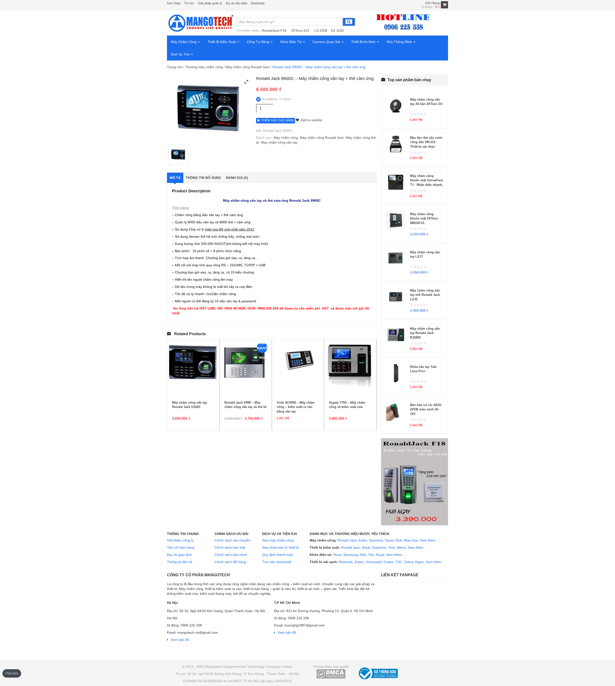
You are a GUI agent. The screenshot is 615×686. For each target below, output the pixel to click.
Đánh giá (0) (237, 178)
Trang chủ (174, 67)
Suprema (376, 540)
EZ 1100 (337, 30)
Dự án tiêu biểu (236, 3)
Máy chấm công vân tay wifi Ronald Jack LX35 (425, 295)
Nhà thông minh (400, 42)
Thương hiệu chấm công (204, 67)
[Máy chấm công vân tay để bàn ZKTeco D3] (395, 105)
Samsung (350, 555)
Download (257, 3)
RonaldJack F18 (274, 30)
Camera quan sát (327, 42)
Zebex (359, 562)
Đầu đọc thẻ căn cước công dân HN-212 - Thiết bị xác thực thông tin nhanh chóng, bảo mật (426, 146)
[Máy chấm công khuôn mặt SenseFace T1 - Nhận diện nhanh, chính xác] (395, 182)
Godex (388, 562)
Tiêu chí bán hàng (180, 547)
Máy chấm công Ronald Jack (248, 67)
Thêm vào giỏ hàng (277, 120)
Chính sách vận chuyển (232, 540)
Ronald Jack (347, 540)
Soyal (389, 540)
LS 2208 (320, 30)
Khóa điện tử (291, 42)
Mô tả (175, 178)
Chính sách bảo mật (230, 547)
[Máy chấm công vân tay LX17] (395, 258)
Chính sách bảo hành (231, 555)
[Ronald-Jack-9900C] (178, 154)
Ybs (371, 555)
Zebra (408, 562)
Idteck (401, 547)
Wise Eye (411, 540)
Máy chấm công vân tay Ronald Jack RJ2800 (425, 333)
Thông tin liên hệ (179, 562)
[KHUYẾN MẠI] (245, 363)
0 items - (431, 7)
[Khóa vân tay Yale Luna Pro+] (395, 373)
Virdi (398, 540)
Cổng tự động (258, 42)
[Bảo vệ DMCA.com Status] (330, 673)
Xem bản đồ (180, 640)
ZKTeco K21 (300, 30)
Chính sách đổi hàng (230, 562)
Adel (362, 555)
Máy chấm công (184, 42)
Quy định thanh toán (277, 555)
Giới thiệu (174, 3)
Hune (336, 555)
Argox (419, 562)
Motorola (345, 562)
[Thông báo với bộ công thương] (378, 672)
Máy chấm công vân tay (279, 142)
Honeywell (373, 562)
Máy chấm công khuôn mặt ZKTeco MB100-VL (424, 218)
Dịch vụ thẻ (181, 54)
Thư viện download (276, 562)
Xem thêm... (429, 540)
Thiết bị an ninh (363, 42)
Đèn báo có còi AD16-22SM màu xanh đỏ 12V (426, 409)
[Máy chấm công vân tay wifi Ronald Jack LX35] (395, 296)
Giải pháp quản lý (210, 3)
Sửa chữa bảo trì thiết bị (280, 547)
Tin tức (189, 3)
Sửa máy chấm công (278, 540)
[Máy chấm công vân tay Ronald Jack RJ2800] (395, 335)
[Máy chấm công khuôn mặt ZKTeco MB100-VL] (395, 220)
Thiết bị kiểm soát (222, 42)
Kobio (362, 540)
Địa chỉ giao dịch (179, 555)
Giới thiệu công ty (180, 540)
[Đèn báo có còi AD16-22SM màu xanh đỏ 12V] (395, 411)
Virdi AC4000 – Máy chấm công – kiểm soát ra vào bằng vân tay (296, 407)
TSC (398, 562)
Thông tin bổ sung (203, 178)
